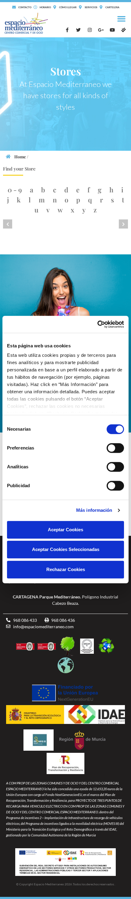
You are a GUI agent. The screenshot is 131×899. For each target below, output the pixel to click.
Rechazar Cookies (65, 569)
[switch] (115, 448)
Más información (94, 510)
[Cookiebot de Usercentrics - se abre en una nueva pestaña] (97, 324)
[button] (121, 19)
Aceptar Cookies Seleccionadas (65, 549)
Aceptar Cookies (65, 529)
